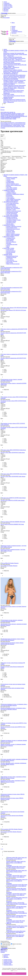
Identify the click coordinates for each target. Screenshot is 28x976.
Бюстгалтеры (9, 262)
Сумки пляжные (10, 198)
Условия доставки (7, 960)
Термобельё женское (20, 99)
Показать (3, 171)
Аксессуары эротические (9, 75)
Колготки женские (15, 95)
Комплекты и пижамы (8, 53)
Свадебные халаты (12, 82)
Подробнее (9, 865)
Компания (3, 949)
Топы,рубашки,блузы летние (13, 199)
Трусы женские (14, 100)
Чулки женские (7, 95)
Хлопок (20, 54)
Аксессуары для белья (11, 261)
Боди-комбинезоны (20, 75)
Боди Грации (6, 100)
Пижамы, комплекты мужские (10, 85)
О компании (15, 31)
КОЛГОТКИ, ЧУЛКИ (11, 118)
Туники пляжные (7, 70)
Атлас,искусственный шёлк (10, 58)
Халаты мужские (10, 232)
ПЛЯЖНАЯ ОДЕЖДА (9, 114)
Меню (13, 22)
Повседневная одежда (11, 227)
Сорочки (5, 60)
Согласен (14, 973)
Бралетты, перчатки (8, 76)
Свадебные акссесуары (20, 80)
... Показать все (10, 55)
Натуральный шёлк (19, 53)
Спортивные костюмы (11, 244)
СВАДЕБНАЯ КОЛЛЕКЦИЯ (13, 116)
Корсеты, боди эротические (10, 77)
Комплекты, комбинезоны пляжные (12, 71)
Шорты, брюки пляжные (12, 200)
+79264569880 (4, 13)
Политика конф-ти (8, 964)
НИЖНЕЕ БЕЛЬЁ (10, 117)
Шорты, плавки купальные (13, 234)
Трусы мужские (10, 230)
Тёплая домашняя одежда (12, 183)
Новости (20, 31)
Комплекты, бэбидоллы (19, 76)
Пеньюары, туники (11, 125)
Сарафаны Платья (7, 90)
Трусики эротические (11, 213)
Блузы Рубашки (16, 90)
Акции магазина (6, 944)
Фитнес (8, 245)
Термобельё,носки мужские (14, 86)
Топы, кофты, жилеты (11, 187)
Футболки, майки (12, 88)
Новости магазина (16, 944)
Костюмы (19, 91)
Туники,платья (7, 63)
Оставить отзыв (7, 963)
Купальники (24, 71)
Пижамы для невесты (8, 80)
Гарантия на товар (7, 962)
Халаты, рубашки (7, 57)
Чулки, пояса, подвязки (12, 214)
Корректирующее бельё (9, 99)
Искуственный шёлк (8, 64)
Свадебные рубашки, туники (10, 81)
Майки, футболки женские (12, 263)
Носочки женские (10, 252)
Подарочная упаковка (11, 189)
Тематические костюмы (12, 126)
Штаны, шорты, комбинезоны (13, 185)
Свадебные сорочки (11, 221)
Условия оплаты (7, 959)
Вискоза (5, 54)
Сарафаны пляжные (17, 70)
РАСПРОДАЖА (7, 67)
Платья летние (7, 72)
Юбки (7, 247)
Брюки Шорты (9, 240)
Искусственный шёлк (13, 54)
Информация (4, 950)
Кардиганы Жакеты (12, 91)
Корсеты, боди (9, 223)
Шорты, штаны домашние (12, 235)
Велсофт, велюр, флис (8, 59)
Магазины (5, 957)
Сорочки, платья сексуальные (13, 211)
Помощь (3, 952)
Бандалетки (11, 97)
